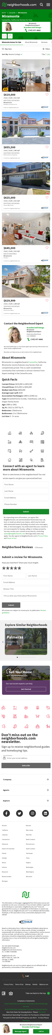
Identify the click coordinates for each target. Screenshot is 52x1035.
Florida (4, 853)
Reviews (44, 42)
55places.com (43, 984)
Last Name (8, 491)
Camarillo (12, 13)
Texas (28, 858)
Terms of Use (11, 538)
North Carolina (30, 839)
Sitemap (28, 984)
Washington (29, 867)
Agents (6, 790)
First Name (9, 484)
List (48, 54)
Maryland (5, 872)
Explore (6, 800)
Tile (43, 54)
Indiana (4, 867)
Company (7, 779)
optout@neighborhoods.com (14, 534)
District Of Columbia (8, 849)
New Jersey (29, 830)
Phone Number (10, 504)
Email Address (10, 498)
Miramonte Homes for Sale (11, 42)
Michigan (5, 881)
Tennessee (29, 853)
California (15, 20)
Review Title (8, 589)
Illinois (4, 862)
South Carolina (30, 849)
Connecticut (6, 839)
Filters (47, 49)
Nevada (28, 825)
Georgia (4, 858)
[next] (48, 75)
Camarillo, (6, 20)
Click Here (42, 1012)
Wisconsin (29, 876)
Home (4, 13)
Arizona (4, 825)
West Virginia (30, 872)
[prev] (4, 75)
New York (29, 835)
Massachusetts (6, 876)
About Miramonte (31, 42)
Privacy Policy (43, 536)
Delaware (5, 844)
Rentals (35, 984)
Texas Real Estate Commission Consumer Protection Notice (26, 1009)
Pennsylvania (30, 844)
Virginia (28, 862)
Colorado (4, 835)
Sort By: (5, 54)
